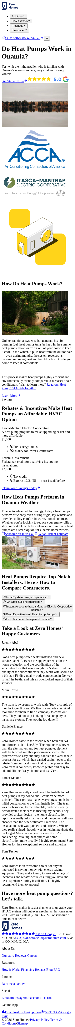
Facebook (34, 998)
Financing (27, 969)
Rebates (39, 969)
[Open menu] (47, 38)
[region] (37, 763)
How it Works (11, 969)
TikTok (46, 998)
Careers (31, 955)
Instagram (21, 998)
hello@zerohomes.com (51, 938)
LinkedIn (8, 998)
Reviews (20, 955)
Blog (49, 969)
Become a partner (13, 983)
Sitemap (22, 1023)
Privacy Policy (39, 1019)
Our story (8, 955)
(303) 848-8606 (25, 938)
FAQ (56, 969)
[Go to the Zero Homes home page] (10, 9)
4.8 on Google (45, 934)
